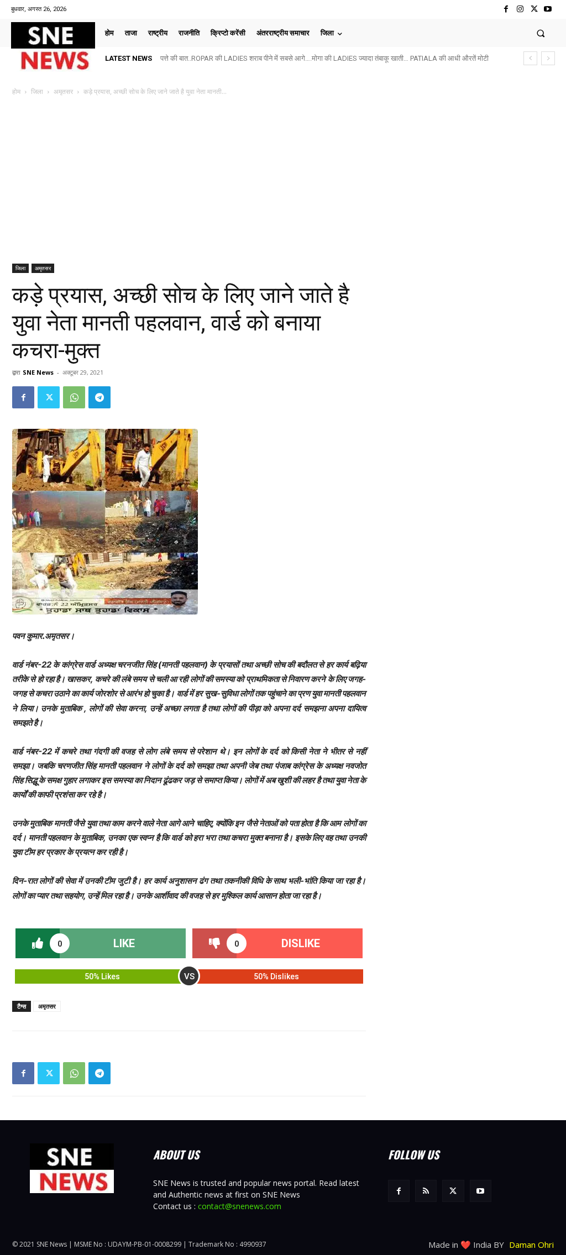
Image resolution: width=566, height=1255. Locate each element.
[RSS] (426, 1190)
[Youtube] (548, 9)
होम (16, 91)
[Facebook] (506, 9)
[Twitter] (534, 9)
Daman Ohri (531, 1244)
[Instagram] (520, 9)
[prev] (530, 58)
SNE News (38, 372)
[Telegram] (99, 397)
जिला (37, 91)
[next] (548, 58)
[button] (541, 33)
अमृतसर (63, 91)
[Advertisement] (283, 180)
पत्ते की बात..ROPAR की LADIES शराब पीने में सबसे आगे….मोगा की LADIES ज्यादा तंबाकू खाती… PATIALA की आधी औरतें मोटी (324, 58)
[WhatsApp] (74, 397)
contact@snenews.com (239, 1206)
